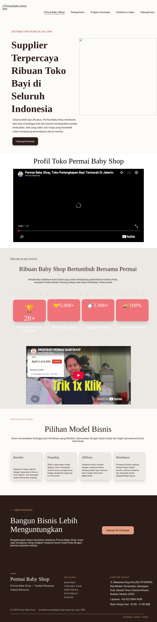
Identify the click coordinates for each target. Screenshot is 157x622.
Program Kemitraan (100, 12)
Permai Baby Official (54, 12)
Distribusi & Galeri (125, 12)
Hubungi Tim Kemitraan (118, 530)
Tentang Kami (77, 12)
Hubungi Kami (147, 12)
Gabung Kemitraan (25, 141)
